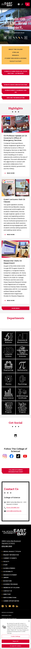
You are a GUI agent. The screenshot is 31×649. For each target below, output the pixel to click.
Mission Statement (10, 575)
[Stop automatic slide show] (5, 37)
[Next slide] (25, 37)
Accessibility (8, 571)
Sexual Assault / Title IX (12, 551)
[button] (18, 4)
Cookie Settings (15, 636)
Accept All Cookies (15, 646)
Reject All (15, 641)
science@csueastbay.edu (13, 511)
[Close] (29, 621)
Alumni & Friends (9, 568)
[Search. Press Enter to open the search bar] (22, 4)
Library (6, 577)
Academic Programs (10, 584)
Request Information (11, 555)
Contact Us (7, 591)
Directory (7, 594)
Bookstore (7, 581)
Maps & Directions (9, 597)
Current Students (10, 558)
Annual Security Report (9, 618)
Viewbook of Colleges (11, 587)
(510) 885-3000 (7, 546)
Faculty (6, 561)
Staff (5, 565)
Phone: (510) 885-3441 (12, 507)
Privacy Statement (7, 612)
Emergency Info (6, 615)
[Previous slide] (10, 37)
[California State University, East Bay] (14, 532)
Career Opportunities (11, 601)
